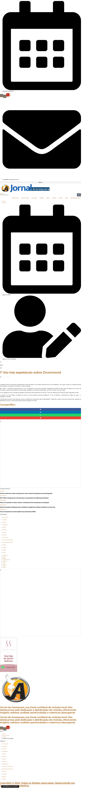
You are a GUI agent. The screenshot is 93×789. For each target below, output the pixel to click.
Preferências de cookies (10, 786)
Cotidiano (41, 197)
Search (2, 194)
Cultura (4, 202)
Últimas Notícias (25, 197)
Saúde (66, 197)
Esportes (54, 197)
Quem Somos (15, 197)
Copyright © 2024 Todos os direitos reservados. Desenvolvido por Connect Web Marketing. (37, 784)
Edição (48, 197)
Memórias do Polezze (75, 197)
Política (60, 197)
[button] (40, 182)
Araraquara (34, 197)
